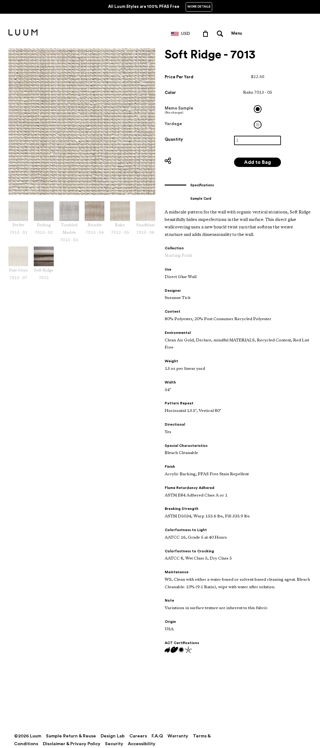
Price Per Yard (179, 77)
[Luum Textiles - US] (23, 34)
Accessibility (141, 743)
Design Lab (113, 736)
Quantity (174, 139)
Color (170, 92)
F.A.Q (157, 736)
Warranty (178, 736)
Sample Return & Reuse (71, 736)
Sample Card (200, 198)
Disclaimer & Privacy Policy (71, 743)
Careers (138, 736)
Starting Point (178, 256)
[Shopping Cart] (207, 33)
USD (185, 34)
